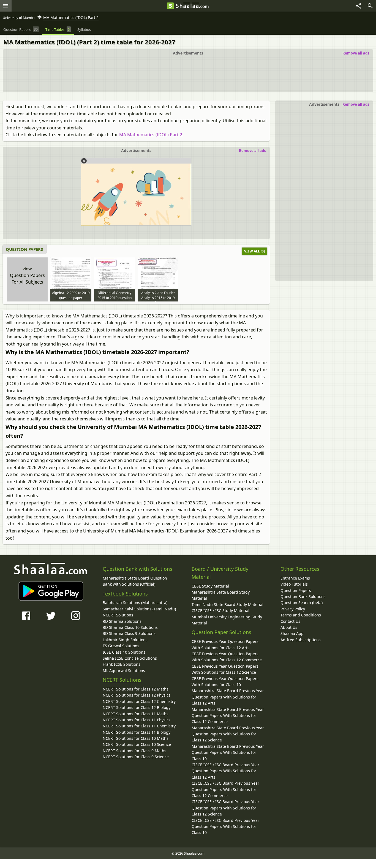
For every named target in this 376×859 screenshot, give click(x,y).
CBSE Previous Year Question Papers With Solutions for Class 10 (225, 681)
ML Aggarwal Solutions (124, 670)
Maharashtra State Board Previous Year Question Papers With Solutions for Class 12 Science (228, 734)
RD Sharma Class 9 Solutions (129, 633)
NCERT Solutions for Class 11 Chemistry (139, 725)
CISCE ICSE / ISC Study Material (220, 610)
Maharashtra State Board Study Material (221, 595)
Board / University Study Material (220, 573)
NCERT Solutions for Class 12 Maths (135, 689)
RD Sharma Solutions (122, 621)
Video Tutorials (294, 584)
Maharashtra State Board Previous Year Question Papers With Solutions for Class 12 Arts (228, 697)
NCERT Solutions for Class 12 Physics (136, 695)
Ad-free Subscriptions (300, 639)
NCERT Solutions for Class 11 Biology (136, 732)
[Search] (370, 6)
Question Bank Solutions (303, 596)
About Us (288, 627)
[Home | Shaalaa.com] (170, 5)
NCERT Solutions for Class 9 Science (136, 756)
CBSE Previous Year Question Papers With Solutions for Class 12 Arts (225, 644)
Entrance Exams (295, 578)
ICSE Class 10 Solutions (124, 652)
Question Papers (295, 590)
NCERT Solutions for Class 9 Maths (134, 750)
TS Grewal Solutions (121, 645)
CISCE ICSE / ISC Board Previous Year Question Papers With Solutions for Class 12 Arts (225, 771)
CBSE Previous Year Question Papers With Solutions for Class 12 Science (225, 669)
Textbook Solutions (125, 593)
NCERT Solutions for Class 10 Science (137, 744)
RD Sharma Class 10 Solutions (130, 627)
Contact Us (290, 621)
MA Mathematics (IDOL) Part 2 (150, 135)
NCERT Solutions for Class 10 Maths (135, 738)
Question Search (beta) (301, 602)
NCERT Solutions (118, 615)
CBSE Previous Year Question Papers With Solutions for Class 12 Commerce (227, 656)
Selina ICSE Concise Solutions (130, 658)
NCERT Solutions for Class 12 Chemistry (139, 701)
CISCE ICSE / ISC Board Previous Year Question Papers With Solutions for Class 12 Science (225, 808)
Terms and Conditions (300, 615)
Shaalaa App (292, 633)
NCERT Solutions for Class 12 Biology (136, 707)
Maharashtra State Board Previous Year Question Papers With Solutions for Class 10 (228, 752)
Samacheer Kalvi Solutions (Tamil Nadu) (139, 608)
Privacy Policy (292, 608)
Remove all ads (355, 53)
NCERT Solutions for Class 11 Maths (135, 713)
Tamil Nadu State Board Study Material (227, 604)
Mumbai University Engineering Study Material (227, 620)
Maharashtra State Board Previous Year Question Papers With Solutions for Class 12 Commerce (228, 715)
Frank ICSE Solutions (121, 664)
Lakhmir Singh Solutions (125, 639)
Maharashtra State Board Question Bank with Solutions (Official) (135, 581)
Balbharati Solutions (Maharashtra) (135, 602)
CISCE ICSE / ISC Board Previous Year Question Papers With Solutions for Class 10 (225, 826)
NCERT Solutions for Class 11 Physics (136, 719)
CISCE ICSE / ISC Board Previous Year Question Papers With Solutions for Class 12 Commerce (225, 789)
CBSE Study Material (210, 586)
